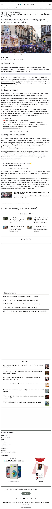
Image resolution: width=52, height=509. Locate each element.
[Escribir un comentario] (13, 63)
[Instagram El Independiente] (27, 498)
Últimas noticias (10, 0)
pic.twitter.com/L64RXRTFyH (11, 128)
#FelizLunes (6, 163)
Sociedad (36, 8)
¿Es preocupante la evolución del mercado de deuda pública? (22, 296)
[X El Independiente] (16, 498)
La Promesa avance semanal (44, 0)
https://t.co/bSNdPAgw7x (32, 126)
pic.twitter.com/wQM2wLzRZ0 (12, 165)
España (8, 8)
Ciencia (30, 8)
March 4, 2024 (24, 168)
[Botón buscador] (50, 4)
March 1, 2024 (24, 131)
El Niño (15, 0)
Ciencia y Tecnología (6, 12)
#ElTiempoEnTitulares (23, 163)
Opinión (3, 8)
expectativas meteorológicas (12, 67)
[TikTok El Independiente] (35, 498)
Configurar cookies (26, 504)
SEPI (2, 440)
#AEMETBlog (7, 118)
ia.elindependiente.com (14, 481)
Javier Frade (4, 57)
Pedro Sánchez (4, 446)
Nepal (37, 0)
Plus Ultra (3, 442)
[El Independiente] (26, 4)
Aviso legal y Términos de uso (18, 502)
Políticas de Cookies (45, 502)
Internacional (23, 8)
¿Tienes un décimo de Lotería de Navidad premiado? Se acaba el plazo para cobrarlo (31, 193)
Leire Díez (3, 450)
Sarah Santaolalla (32, 0)
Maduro (26, 0)
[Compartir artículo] (2, 63)
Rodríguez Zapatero (5, 444)
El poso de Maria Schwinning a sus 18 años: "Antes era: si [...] (22, 300)
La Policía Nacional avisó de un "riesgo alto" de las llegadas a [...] (23, 304)
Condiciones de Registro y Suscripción (32, 502)
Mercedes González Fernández (8, 452)
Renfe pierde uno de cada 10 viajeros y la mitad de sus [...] (22, 307)
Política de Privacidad (7, 502)
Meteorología (17, 12)
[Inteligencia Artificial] (13, 479)
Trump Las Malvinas (20, 0)
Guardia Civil (4, 448)
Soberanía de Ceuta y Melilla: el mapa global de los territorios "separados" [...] (27, 311)
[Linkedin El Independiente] (31, 498)
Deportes (47, 8)
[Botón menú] (2, 4)
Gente (41, 8)
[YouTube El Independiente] (24, 498)
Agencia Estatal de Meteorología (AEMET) (11, 202)
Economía (14, 8)
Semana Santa (26, 202)
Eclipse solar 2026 (5, 437)
